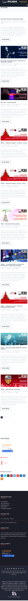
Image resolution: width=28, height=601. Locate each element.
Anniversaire (20, 586)
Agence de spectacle (19, 590)
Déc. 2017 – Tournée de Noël (8, 102)
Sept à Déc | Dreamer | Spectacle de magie (12, 19)
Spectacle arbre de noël (7, 588)
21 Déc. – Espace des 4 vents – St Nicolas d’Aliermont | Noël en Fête (11, 306)
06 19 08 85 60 (4, 506)
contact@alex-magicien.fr (6, 508)
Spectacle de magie (13, 586)
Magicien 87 (4, 585)
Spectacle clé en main (17, 585)
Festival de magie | (11, 590)
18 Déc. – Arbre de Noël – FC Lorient (10, 389)
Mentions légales (19, 572)
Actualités (14, 20)
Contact (13, 572)
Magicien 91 (11, 581)
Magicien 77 (16, 583)
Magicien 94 (5, 583)
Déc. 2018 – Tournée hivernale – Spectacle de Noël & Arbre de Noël (13, 61)
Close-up (14, 588)
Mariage (25, 586)
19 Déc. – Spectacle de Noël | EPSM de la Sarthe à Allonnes (14, 348)
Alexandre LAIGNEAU (6, 20)
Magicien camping (4, 586)
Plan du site (14, 574)
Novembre (23, 20)
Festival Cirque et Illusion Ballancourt (9, 522)
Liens (25, 572)
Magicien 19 (22, 583)
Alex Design (8, 572)
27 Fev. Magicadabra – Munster (7, 518)
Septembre (6, 22)
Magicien (19, 588)
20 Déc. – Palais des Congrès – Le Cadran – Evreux (14, 143)
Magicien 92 (17, 581)
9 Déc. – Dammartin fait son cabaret (10, 224)
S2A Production (16, 596)
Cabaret (24, 585)
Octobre (2, 22)
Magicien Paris (5, 581)
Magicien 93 (23, 581)
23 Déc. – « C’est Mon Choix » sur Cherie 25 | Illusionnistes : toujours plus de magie (12, 265)
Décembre (19, 20)
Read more (5, 39)
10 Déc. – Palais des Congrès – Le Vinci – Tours (13, 183)
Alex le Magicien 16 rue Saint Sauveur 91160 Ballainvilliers (5, 503)
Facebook (5, 457)
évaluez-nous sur (7, 450)
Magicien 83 (10, 585)
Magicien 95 (10, 583)
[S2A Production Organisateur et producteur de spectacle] (14, 593)
